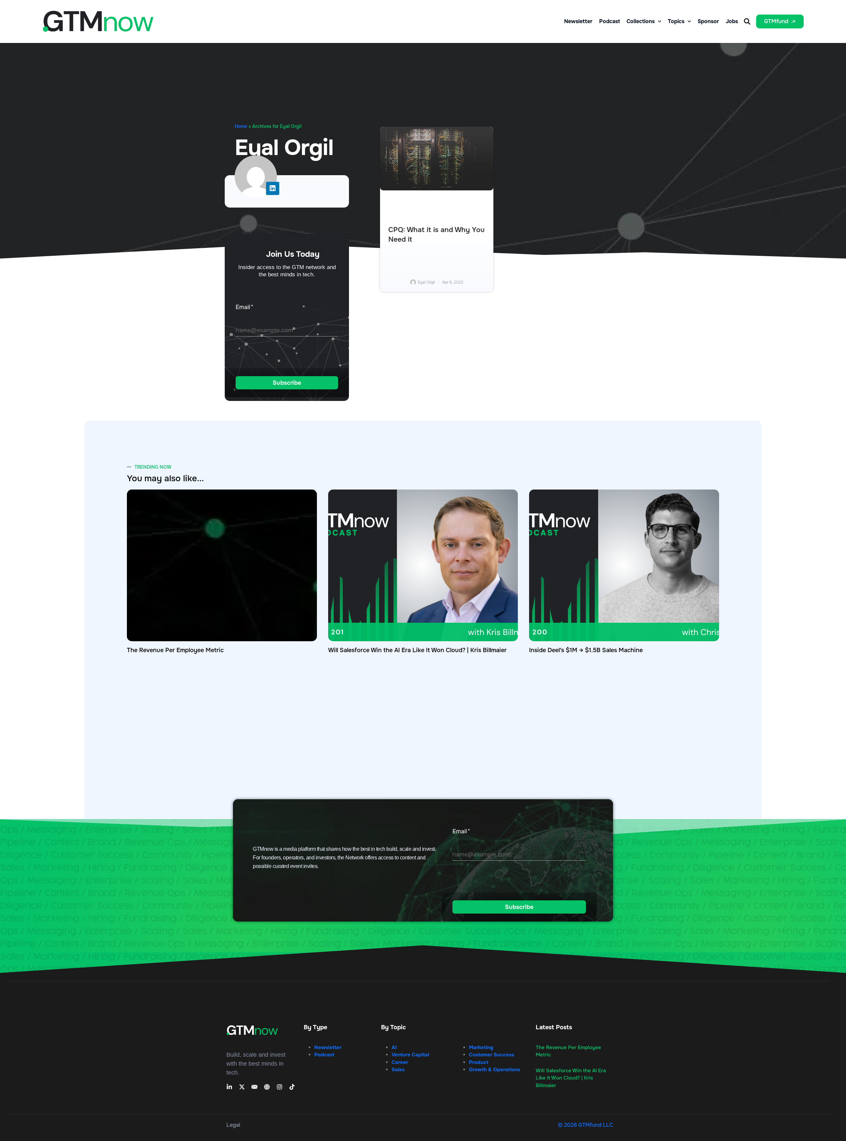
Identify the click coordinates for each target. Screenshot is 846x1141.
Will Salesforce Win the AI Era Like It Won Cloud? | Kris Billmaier (417, 650)
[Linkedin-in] (229, 1087)
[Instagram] (280, 1087)
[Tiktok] (292, 1087)
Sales (398, 1069)
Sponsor (708, 21)
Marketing (481, 1047)
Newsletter (578, 21)
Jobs (732, 21)
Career (400, 1062)
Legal (233, 1124)
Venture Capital (410, 1054)
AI (394, 1047)
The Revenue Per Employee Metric (175, 650)
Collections (641, 21)
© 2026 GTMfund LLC (585, 1124)
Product (478, 1062)
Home (241, 126)
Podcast (609, 21)
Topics (676, 21)
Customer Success (491, 1054)
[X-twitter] (242, 1087)
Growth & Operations (494, 1069)
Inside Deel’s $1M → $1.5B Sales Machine (586, 650)
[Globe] (267, 1087)
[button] (747, 21)
